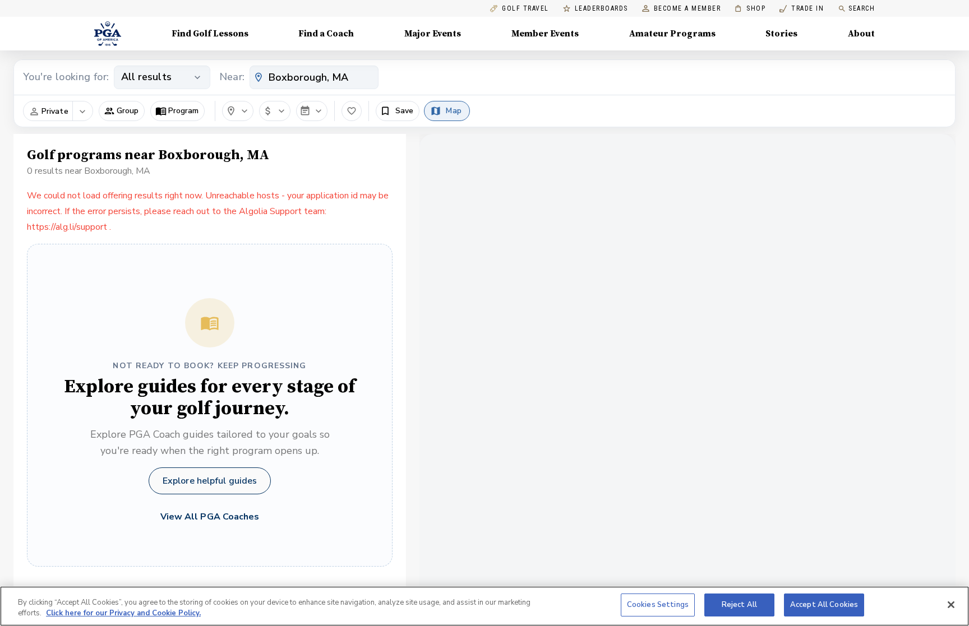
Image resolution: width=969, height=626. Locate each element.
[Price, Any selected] (274, 111)
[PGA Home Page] (107, 33)
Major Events (432, 33)
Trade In (801, 8)
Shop (750, 8)
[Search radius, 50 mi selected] (237, 111)
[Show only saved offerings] (352, 111)
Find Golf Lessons (210, 33)
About (861, 33)
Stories (781, 33)
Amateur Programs (672, 33)
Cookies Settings (658, 605)
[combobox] (314, 77)
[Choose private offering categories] (82, 111)
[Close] (951, 604)
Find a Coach (326, 33)
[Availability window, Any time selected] (311, 111)
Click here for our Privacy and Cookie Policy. (123, 614)
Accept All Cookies (824, 605)
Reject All (739, 605)
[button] (122, 111)
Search (861, 8)
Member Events (545, 33)
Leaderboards (601, 8)
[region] (484, 606)
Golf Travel (525, 8)
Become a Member (687, 8)
